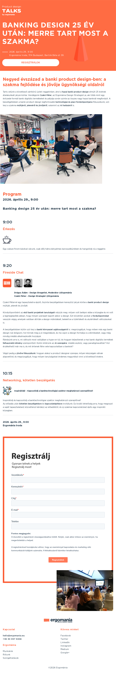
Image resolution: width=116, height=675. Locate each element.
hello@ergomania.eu (14, 635)
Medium (65, 649)
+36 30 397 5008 (12, 639)
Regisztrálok (30, 62)
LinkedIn (65, 642)
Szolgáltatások (11, 658)
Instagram (66, 646)
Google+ (65, 652)
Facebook (66, 635)
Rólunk (6, 654)
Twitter (64, 639)
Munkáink (8, 651)
